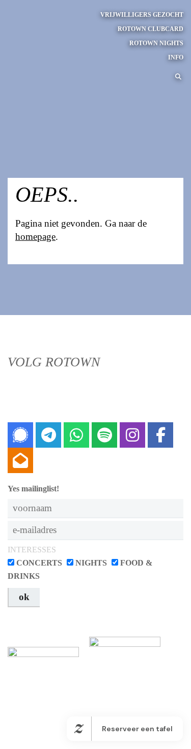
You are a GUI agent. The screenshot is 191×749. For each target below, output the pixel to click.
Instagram (132, 435)
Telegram (48, 435)
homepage (35, 236)
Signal (20, 435)
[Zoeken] (176, 77)
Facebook (160, 435)
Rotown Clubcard (150, 29)
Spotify (104, 435)
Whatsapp (76, 435)
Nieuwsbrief (20, 460)
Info (175, 57)
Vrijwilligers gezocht (141, 14)
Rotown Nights (156, 43)
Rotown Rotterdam (38, 37)
